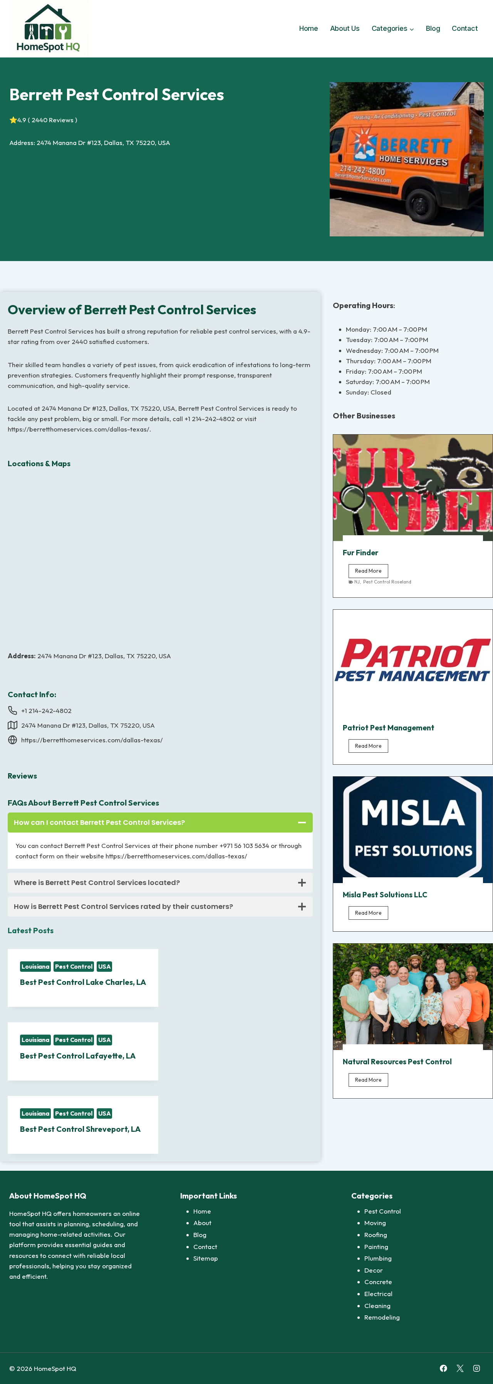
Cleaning (377, 1305)
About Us (345, 28)
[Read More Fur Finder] (413, 488)
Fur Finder (360, 552)
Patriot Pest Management (388, 727)
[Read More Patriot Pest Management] (413, 663)
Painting (376, 1246)
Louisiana (35, 966)
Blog (433, 28)
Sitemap (205, 1258)
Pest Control (73, 966)
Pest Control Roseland (387, 582)
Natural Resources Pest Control (397, 1061)
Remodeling (382, 1317)
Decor (373, 1270)
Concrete (378, 1282)
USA (104, 966)
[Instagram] (477, 1368)
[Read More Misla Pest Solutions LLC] (413, 830)
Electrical (378, 1294)
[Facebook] (443, 1368)
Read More (371, 572)
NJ (357, 582)
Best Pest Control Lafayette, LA (78, 1055)
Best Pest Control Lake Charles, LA (83, 982)
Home (308, 28)
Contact (465, 28)
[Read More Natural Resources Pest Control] (413, 997)
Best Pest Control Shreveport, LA (80, 1129)
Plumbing (378, 1258)
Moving (375, 1223)
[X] (460, 1368)
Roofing (375, 1235)
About (202, 1223)
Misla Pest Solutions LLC (385, 894)
